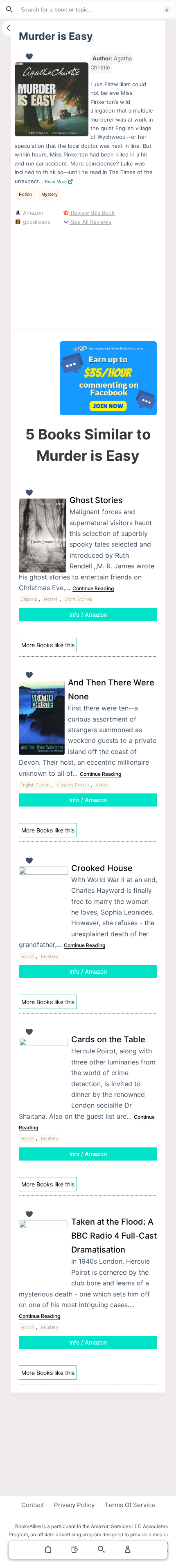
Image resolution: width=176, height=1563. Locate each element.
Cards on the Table (108, 1039)
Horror (50, 599)
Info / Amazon (88, 614)
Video (102, 785)
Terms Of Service (130, 1505)
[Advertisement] (108, 275)
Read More (56, 181)
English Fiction (35, 785)
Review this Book (92, 212)
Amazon (32, 212)
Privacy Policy (74, 1505)
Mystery (49, 194)
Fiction (26, 194)
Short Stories (78, 599)
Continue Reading (93, 588)
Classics (28, 599)
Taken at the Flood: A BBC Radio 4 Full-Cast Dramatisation (114, 1236)
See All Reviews (90, 221)
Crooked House (102, 868)
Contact (32, 1505)
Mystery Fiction (72, 785)
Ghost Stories (96, 500)
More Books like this (47, 644)
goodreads (35, 221)
